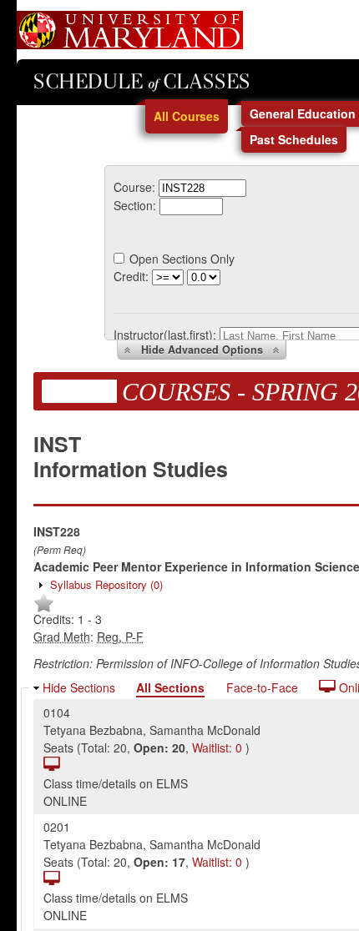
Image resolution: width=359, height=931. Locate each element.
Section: (135, 205)
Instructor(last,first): (165, 334)
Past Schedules (294, 139)
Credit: (131, 276)
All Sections (170, 687)
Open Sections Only (182, 258)
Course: (134, 187)
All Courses (187, 116)
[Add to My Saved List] (43, 609)
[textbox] (202, 188)
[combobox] (202, 187)
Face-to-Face (262, 687)
